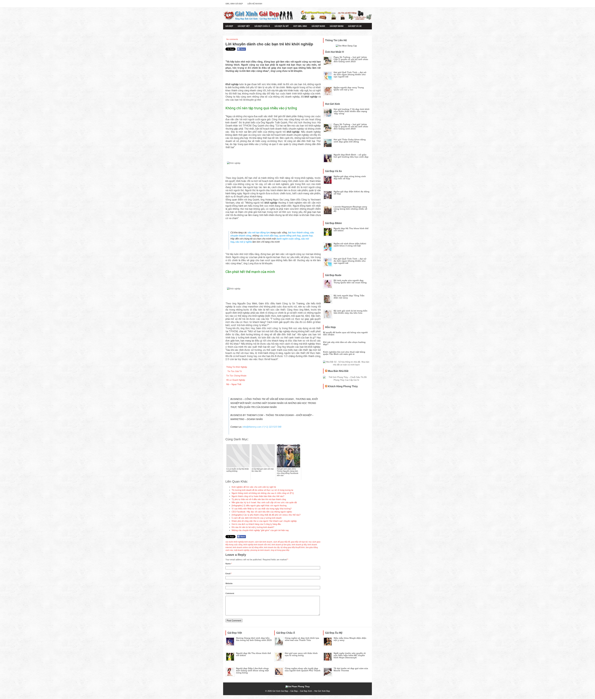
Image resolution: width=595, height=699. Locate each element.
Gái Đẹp (229, 26)
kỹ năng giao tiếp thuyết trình (293, 547)
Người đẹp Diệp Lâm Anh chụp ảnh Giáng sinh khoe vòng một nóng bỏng (252, 670)
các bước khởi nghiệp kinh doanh (239, 542)
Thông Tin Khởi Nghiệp (236, 367)
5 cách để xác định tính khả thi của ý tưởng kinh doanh (257, 518)
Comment (229, 593)
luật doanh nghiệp (241, 550)
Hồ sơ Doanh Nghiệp (235, 380)
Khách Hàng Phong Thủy (343, 386)
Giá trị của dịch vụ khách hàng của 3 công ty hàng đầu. (256, 524)
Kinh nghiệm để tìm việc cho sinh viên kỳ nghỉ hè (254, 487)
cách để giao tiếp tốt (281, 542)
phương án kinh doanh (260, 550)
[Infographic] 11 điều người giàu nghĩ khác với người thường (259, 505)
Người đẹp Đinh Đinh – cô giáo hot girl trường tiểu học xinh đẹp (351, 155)
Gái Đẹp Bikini (336, 26)
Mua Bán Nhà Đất (338, 371)
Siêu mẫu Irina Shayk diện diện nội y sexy (350, 639)
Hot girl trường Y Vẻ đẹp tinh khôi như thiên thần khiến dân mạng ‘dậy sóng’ (351, 111)
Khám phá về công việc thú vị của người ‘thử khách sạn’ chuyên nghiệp (264, 521)
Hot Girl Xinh (300, 26)
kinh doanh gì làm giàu (281, 545)
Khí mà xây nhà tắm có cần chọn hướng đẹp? (344, 343)
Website (229, 583)
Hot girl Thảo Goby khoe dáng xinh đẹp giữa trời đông (350, 140)
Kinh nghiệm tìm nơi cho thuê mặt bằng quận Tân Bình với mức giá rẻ (344, 353)
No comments (232, 39)
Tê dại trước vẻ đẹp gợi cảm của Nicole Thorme (351, 669)
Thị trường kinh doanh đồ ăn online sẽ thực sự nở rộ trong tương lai (262, 490)
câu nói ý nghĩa (243, 241)
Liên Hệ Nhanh (254, 4)
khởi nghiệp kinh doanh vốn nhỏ (257, 545)
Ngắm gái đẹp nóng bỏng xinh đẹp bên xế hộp (350, 177)
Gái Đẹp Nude (318, 26)
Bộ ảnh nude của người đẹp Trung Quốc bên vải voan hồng (350, 281)
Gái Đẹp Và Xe (355, 26)
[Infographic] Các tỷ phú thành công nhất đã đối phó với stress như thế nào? (266, 515)
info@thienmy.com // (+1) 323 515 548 (262, 426)
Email (228, 574)
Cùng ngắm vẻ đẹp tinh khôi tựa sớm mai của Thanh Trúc (302, 639)
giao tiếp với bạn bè (299, 542)
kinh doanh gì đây (299, 545)
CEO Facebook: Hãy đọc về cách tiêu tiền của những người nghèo (262, 512)
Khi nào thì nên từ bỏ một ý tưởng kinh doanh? (253, 527)
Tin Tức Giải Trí (234, 371)
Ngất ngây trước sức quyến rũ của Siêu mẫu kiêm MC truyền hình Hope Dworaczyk (350, 655)
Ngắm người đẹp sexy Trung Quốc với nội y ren (349, 88)
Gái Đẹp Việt (244, 26)
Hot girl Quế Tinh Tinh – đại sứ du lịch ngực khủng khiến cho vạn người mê (350, 74)
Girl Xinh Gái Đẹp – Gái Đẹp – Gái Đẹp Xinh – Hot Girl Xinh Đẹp (301, 691)
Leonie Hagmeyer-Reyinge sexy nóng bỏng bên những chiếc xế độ (350, 208)
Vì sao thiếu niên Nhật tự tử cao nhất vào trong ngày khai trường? (261, 508)
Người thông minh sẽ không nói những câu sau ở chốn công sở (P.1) (263, 493)
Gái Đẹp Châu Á (262, 26)
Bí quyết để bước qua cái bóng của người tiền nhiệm (345, 333)
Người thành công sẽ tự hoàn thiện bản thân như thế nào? (258, 496)
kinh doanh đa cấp (272, 547)
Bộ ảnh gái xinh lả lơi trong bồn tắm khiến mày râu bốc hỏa (350, 311)
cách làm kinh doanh (263, 542)
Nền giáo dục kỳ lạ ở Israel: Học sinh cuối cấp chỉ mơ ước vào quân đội (264, 502)
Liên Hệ (229, 32)
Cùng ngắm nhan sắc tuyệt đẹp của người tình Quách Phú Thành (302, 669)
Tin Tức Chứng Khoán (236, 376)
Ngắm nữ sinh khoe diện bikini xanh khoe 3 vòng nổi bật (350, 244)
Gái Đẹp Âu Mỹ (282, 26)
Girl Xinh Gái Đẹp (234, 4)
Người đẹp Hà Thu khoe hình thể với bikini (351, 229)
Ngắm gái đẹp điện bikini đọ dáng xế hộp (351, 192)
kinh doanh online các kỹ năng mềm (248, 547)
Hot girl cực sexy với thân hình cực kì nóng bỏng (301, 654)
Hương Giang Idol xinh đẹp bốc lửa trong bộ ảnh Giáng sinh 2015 (254, 639)
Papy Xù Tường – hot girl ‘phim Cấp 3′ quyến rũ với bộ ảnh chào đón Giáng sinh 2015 (351, 59)
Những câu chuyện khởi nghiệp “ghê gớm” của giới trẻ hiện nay (260, 530)
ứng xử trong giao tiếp (280, 550)
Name (228, 564)
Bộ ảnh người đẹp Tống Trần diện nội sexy (349, 296)
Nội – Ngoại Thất (233, 384)
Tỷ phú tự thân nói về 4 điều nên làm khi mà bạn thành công (259, 499)
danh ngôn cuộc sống (288, 238)
